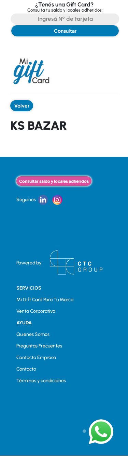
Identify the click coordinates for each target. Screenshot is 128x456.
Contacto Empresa (36, 357)
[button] (98, 431)
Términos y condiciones (41, 381)
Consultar (65, 31)
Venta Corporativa (35, 311)
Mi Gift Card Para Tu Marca (44, 300)
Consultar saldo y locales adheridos (54, 181)
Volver (21, 105)
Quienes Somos (32, 334)
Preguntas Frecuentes (39, 346)
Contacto (26, 369)
